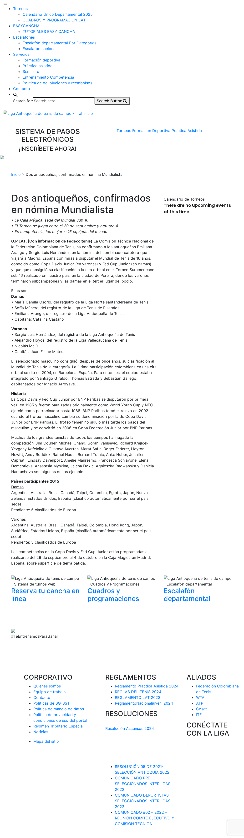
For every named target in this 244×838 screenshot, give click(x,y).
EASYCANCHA (26, 25)
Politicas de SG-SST (51, 703)
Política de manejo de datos (58, 709)
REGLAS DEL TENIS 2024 (138, 691)
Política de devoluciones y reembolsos (57, 83)
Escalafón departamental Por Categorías (59, 42)
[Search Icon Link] (15, 94)
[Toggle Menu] (5, 4)
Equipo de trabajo (49, 691)
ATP (199, 703)
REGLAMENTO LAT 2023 (137, 697)
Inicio (16, 174)
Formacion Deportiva (151, 130)
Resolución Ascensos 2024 (129, 728)
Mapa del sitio (46, 741)
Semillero (31, 71)
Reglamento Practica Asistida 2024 (146, 686)
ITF (199, 714)
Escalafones (24, 37)
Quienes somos (47, 686)
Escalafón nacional (39, 48)
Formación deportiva (41, 60)
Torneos (20, 8)
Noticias (40, 731)
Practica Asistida (187, 130)
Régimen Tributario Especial (58, 726)
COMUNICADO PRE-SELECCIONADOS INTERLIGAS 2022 (142, 784)
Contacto (21, 88)
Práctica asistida (37, 65)
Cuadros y (113, 595)
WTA (200, 697)
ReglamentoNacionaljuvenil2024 (144, 703)
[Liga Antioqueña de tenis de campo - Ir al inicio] (48, 113)
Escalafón (187, 595)
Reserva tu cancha (45, 595)
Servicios (21, 54)
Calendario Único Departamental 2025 (58, 14)
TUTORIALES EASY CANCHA (49, 31)
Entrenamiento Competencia (48, 77)
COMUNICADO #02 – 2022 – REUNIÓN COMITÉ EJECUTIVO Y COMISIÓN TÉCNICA (144, 818)
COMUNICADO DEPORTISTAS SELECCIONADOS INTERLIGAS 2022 (142, 801)
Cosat (201, 709)
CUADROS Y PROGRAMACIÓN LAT (54, 20)
